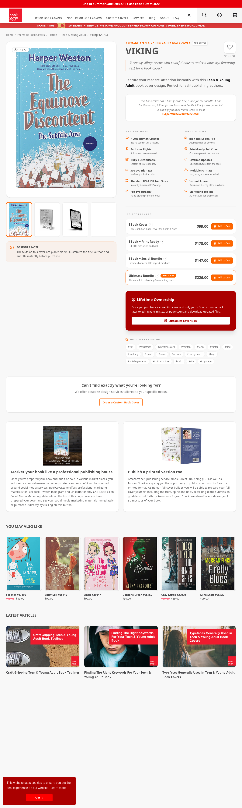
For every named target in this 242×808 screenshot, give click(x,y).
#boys (212, 354)
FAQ (176, 18)
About (164, 18)
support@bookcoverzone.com (180, 114)
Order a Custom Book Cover (121, 402)
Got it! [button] (39, 797)
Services (138, 18)
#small (148, 354)
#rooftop (186, 347)
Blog (152, 18)
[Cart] (234, 15)
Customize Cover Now (182, 321)
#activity (176, 354)
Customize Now (63, 119)
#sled (227, 347)
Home (9, 35)
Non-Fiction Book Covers (84, 18)
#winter (214, 347)
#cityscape (206, 361)
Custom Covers (117, 18)
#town (200, 347)
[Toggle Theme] (189, 15)
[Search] (204, 15)
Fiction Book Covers (48, 18)
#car (130, 347)
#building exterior (137, 361)
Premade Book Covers (31, 35)
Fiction (53, 35)
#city (191, 361)
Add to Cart (224, 226)
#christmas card (166, 347)
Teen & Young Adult (73, 35)
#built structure (161, 361)
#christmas (145, 347)
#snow (161, 354)
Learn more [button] (58, 787)
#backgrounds (194, 354)
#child (179, 361)
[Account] (219, 15)
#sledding (133, 354)
